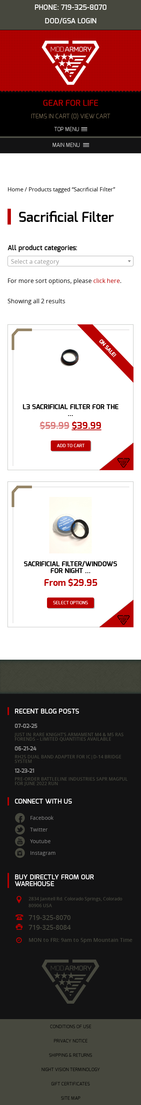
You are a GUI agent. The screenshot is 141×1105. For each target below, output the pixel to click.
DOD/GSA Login (71, 21)
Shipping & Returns (70, 1055)
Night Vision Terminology (70, 1069)
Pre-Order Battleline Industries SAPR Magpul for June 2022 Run (71, 781)
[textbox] (70, 261)
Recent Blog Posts (47, 711)
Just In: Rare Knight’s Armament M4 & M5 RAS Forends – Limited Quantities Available (69, 736)
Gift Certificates (70, 1084)
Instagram (43, 853)
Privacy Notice (71, 1041)
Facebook (41, 818)
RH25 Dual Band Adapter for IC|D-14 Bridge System (68, 758)
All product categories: (42, 248)
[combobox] (70, 261)
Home (15, 189)
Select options (70, 603)
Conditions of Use (70, 1026)
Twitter (39, 829)
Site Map (70, 1098)
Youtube (40, 841)
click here (106, 281)
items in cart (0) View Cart (70, 116)
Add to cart (71, 445)
